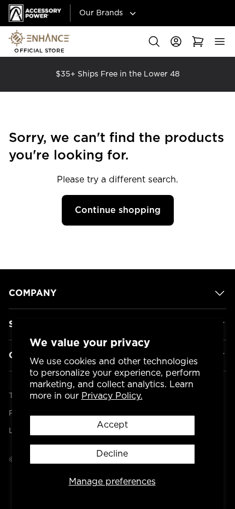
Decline (112, 453)
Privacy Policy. (112, 396)
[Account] (176, 41)
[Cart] (197, 41)
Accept (112, 425)
